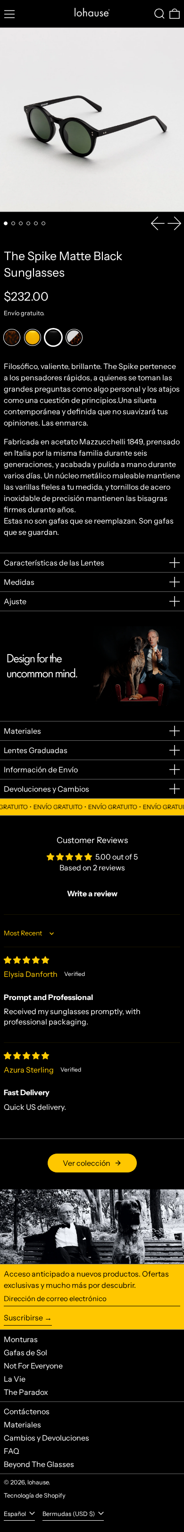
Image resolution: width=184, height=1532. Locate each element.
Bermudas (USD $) (69, 1513)
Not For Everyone (33, 1365)
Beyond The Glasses (39, 1464)
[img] (26, 960)
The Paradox (26, 1392)
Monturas (21, 1339)
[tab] (6, 223)
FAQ (11, 1451)
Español (15, 1513)
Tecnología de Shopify (35, 1495)
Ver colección (86, 1163)
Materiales (22, 1424)
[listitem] (12, 337)
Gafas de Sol (25, 1352)
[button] (159, 13)
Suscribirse (23, 1317)
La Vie (14, 1379)
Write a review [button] (92, 893)
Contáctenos (27, 1411)
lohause (38, 1482)
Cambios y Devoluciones (46, 1437)
